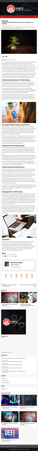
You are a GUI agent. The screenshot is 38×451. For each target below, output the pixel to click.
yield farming (14, 126)
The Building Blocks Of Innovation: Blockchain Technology (12, 364)
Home (12, 1)
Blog (15, 1)
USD (7, 352)
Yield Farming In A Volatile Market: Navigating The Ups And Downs (13, 358)
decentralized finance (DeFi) (8, 68)
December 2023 (4, 388)
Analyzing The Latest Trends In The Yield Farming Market (12, 361)
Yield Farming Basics (5, 301)
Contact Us (24, 1)
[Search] (35, 17)
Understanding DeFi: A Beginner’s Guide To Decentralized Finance (13, 371)
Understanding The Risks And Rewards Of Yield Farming (27, 285)
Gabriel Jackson (5, 25)
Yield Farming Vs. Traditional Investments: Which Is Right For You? (9, 285)
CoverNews (22, 449)
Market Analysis (5, 380)
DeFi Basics (4, 378)
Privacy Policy (19, 1)
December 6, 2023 (10, 25)
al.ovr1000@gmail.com (17, 267)
